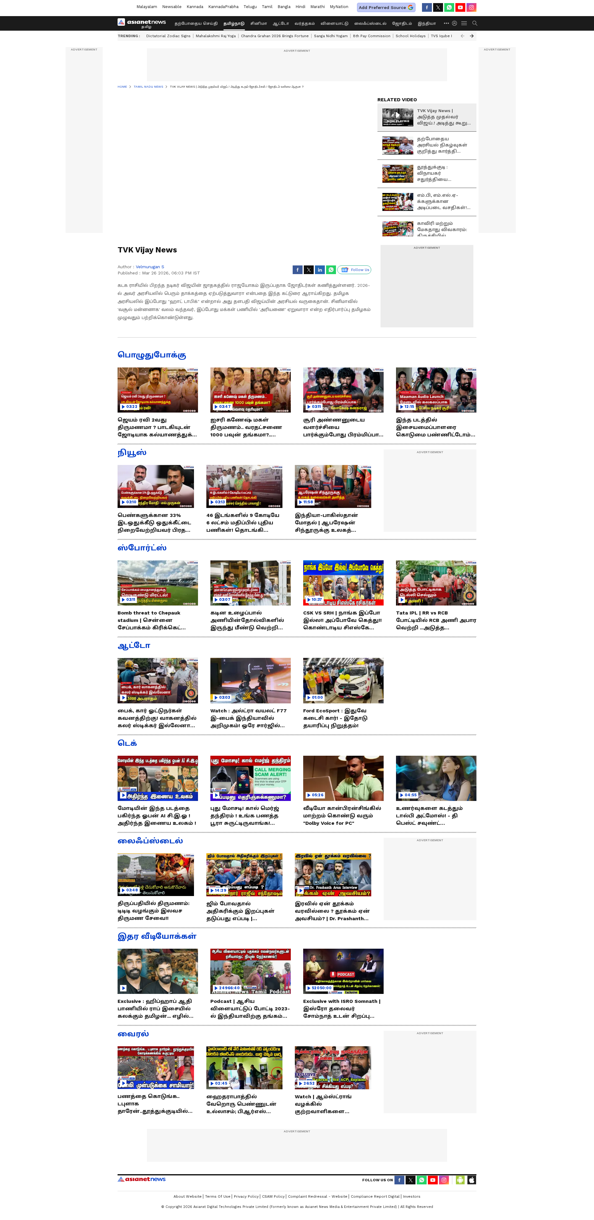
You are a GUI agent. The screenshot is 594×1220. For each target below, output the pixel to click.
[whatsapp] (449, 7)
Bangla (284, 6)
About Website (188, 1196)
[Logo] (144, 23)
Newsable (172, 6)
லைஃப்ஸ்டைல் (370, 23)
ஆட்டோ (281, 23)
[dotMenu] (447, 23)
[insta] (471, 7)
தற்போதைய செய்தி (196, 23)
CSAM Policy (273, 1196)
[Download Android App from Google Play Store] (460, 1180)
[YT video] (460, 7)
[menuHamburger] (464, 23)
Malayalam (146, 6)
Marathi (317, 6)
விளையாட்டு (335, 23)
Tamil (267, 6)
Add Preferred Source (382, 7)
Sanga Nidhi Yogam (331, 36)
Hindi (300, 6)
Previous (462, 36)
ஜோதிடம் (402, 23)
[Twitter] (438, 7)
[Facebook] (427, 7)
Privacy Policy (246, 1196)
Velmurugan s (150, 266)
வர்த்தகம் (305, 23)
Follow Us (360, 270)
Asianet (142, 1179)
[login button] (456, 23)
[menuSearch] (474, 23)
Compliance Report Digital (375, 1196)
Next (471, 36)
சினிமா (258, 23)
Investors (411, 1196)
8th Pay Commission (371, 36)
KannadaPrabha (223, 6)
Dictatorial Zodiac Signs (168, 36)
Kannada (195, 6)
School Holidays (411, 36)
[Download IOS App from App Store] (471, 1180)
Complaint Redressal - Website (317, 1196)
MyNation (339, 6)
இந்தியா (427, 23)
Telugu (250, 6)
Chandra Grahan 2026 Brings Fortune (275, 36)
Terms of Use (217, 1196)
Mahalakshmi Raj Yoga (216, 36)
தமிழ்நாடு (234, 23)
